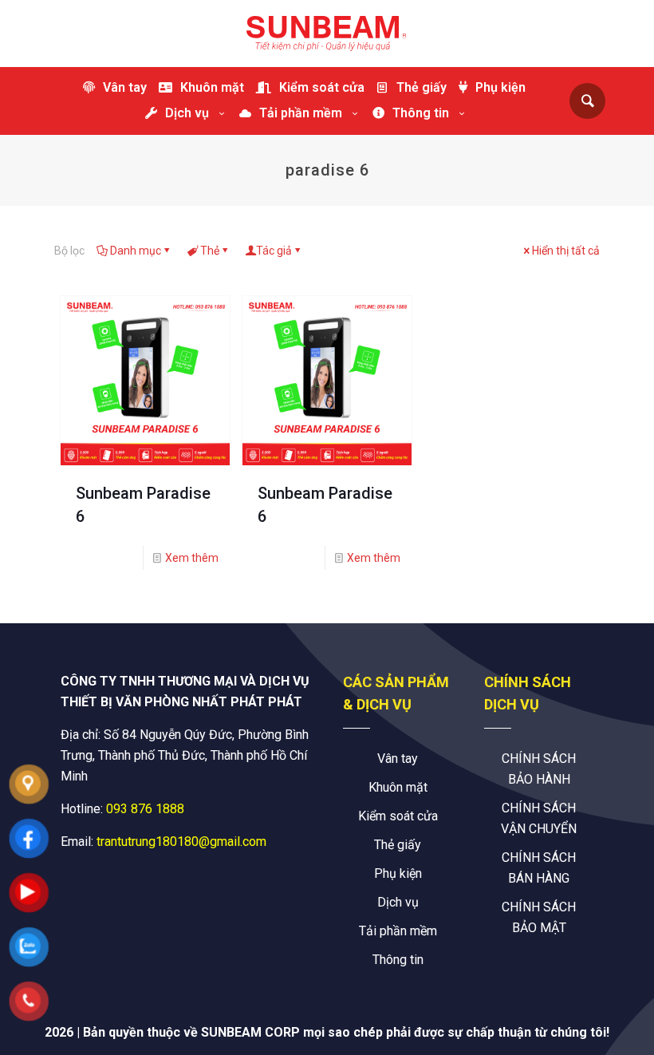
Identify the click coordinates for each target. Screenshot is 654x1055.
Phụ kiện (398, 873)
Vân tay (397, 758)
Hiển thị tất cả (566, 250)
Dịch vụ (398, 902)
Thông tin (398, 959)
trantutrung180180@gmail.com (181, 841)
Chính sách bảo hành (539, 769)
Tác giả (274, 250)
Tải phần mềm (398, 930)
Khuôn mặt (397, 787)
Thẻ (209, 250)
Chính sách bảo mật (539, 917)
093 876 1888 (145, 808)
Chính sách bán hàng (539, 868)
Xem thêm (192, 557)
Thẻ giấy (397, 844)
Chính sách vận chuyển (539, 818)
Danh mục (135, 250)
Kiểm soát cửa (398, 816)
